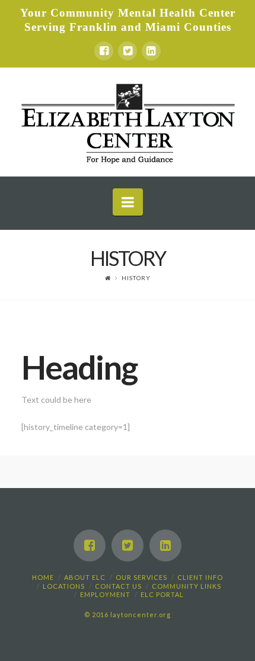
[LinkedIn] (151, 50)
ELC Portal (162, 594)
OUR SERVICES (141, 577)
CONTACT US (118, 586)
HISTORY (136, 277)
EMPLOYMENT (105, 594)
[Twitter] (127, 50)
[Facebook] (103, 50)
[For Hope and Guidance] (127, 122)
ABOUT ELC (85, 577)
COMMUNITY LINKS (186, 586)
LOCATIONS (64, 586)
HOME (43, 577)
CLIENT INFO (200, 577)
